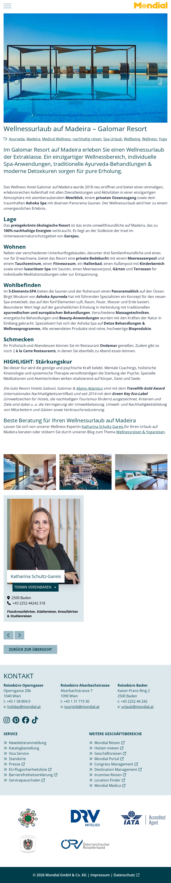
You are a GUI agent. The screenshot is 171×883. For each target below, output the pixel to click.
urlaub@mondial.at (137, 706)
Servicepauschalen (24, 780)
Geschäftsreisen (108, 753)
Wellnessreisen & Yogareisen (140, 431)
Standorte (17, 758)
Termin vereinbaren (33, 587)
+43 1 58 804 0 (18, 701)
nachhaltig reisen (87, 138)
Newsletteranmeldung (27, 742)
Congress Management (113, 764)
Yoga (163, 138)
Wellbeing (132, 138)
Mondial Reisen (107, 742)
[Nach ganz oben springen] (156, 868)
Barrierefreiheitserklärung (31, 774)
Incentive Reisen (108, 774)
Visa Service (19, 753)
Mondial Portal (106, 758)
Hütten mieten (106, 748)
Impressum (100, 875)
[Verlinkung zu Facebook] (25, 721)
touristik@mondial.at (82, 706)
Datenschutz (124, 875)
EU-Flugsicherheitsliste (28, 769)
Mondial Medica (107, 785)
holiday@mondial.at (24, 706)
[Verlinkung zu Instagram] (7, 721)
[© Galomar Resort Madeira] (30, 472)
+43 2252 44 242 (134, 701)
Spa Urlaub (112, 138)
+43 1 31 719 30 (76, 701)
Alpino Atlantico (89, 388)
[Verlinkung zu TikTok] (35, 721)
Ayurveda (17, 138)
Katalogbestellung (24, 748)
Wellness (149, 138)
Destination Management (115, 769)
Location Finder (107, 780)
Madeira (33, 138)
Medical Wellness (56, 138)
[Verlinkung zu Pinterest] (15, 721)
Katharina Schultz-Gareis (103, 426)
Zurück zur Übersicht (30, 649)
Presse (14, 764)
